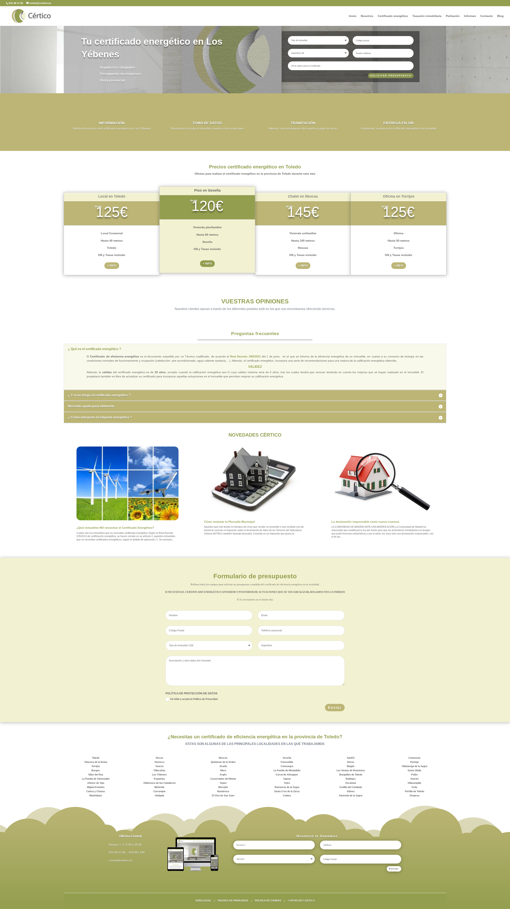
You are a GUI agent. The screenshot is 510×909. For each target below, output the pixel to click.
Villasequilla (414, 783)
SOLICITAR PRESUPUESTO (390, 75)
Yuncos (159, 766)
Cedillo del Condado (350, 787)
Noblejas (351, 778)
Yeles (287, 783)
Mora (223, 770)
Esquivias (159, 778)
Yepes (223, 783)
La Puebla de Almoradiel (95, 778)
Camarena (414, 758)
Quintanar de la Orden (223, 762)
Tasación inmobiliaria (426, 16)
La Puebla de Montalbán (287, 770)
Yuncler (414, 778)
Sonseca (159, 762)
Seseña (287, 758)
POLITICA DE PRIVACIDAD (233, 900)
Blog (500, 16)
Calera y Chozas (95, 791)
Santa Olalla (414, 770)
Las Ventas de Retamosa (350, 770)
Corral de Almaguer (287, 774)
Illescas (223, 758)
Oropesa (414, 795)
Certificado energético (393, 16)
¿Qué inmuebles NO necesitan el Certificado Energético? (115, 527)
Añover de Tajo (95, 783)
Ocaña (223, 766)
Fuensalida (287, 762)
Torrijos (95, 766)
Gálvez (351, 791)
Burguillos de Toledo (350, 774)
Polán (414, 774)
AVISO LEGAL (203, 900)
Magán (350, 766)
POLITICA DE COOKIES (268, 900)
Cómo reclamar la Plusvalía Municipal (229, 521)
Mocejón (223, 787)
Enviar (334, 707)
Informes (470, 16)
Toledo (95, 758)
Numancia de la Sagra (287, 787)
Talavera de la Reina (95, 762)
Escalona (350, 783)
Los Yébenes (159, 774)
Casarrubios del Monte (223, 778)
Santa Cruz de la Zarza (287, 791)
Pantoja (414, 762)
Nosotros (367, 16)
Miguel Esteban (95, 787)
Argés (223, 774)
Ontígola (159, 795)
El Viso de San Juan (223, 795)
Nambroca (223, 791)
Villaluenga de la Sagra (414, 766)
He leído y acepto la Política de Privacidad (194, 699)
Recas (159, 758)
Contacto (486, 16)
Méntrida (159, 787)
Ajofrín (350, 758)
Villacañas (159, 770)
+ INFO (111, 265)
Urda (414, 787)
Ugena (287, 778)
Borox (350, 762)
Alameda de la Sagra (350, 795)
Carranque (159, 791)
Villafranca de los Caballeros (159, 783)
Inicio (352, 16)
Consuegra (287, 766)
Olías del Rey (95, 774)
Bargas (95, 770)
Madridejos (95, 795)
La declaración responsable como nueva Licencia (365, 521)
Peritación (453, 16)
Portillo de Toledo (414, 791)
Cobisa (287, 795)
